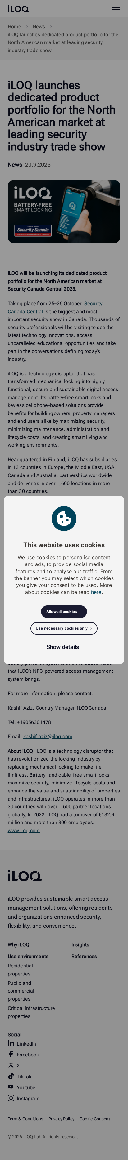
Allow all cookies (61, 611)
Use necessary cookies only (62, 628)
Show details (63, 647)
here (96, 592)
